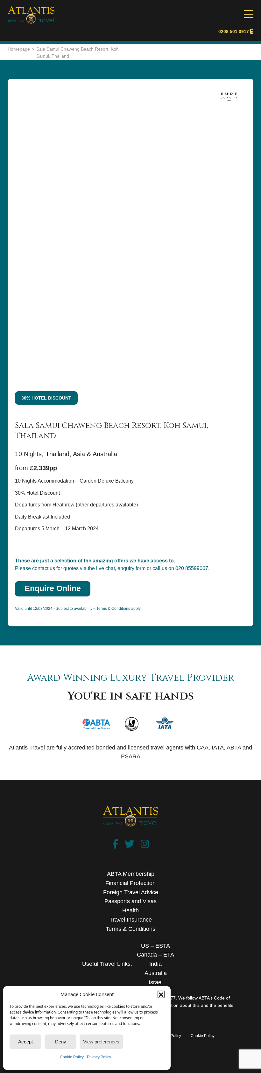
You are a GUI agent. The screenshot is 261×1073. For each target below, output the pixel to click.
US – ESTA (155, 946)
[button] (161, 994)
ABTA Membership (130, 874)
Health (130, 910)
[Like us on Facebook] (115, 845)
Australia (156, 973)
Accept (25, 1041)
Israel (156, 982)
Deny (60, 1041)
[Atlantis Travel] (31, 9)
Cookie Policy (72, 1057)
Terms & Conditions (130, 929)
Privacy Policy (99, 1057)
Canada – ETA (155, 954)
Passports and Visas (130, 901)
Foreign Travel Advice (130, 892)
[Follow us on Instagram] (145, 845)
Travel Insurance (130, 919)
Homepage (19, 49)
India (155, 964)
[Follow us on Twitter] (129, 845)
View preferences (101, 1041)
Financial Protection (130, 883)
